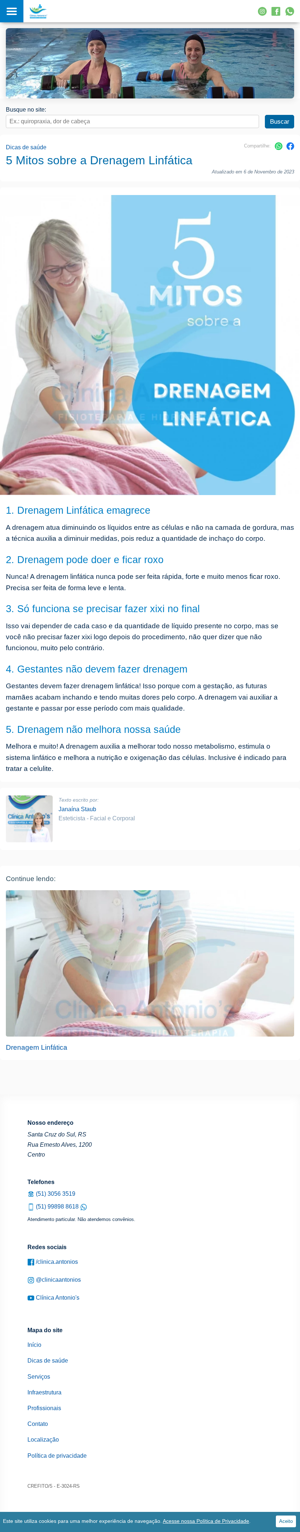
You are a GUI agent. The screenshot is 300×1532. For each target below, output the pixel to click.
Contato (37, 1424)
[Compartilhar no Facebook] (290, 148)
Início (34, 1345)
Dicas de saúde (26, 147)
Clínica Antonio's (56, 1298)
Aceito (286, 1521)
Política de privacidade (57, 1456)
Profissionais (44, 1408)
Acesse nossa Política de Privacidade (206, 1521)
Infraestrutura (44, 1392)
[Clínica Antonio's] (38, 11)
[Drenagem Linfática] (150, 963)
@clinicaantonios (57, 1280)
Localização (43, 1440)
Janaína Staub (77, 809)
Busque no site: (26, 109)
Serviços (38, 1377)
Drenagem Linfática (36, 1047)
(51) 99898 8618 (57, 1206)
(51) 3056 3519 (54, 1194)
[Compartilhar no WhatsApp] (278, 148)
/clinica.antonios (56, 1262)
